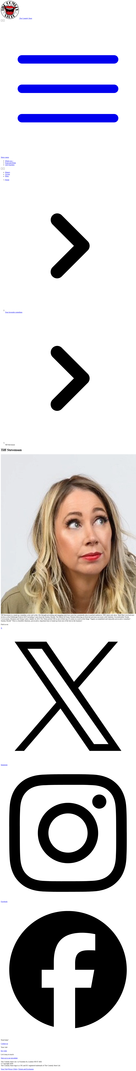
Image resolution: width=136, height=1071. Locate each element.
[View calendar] (4, 20)
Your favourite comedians (13, 312)
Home (7, 180)
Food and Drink (10, 163)
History (7, 172)
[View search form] (2, 20)
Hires (7, 176)
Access (7, 174)
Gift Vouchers (9, 165)
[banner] (16, 18)
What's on (8, 161)
